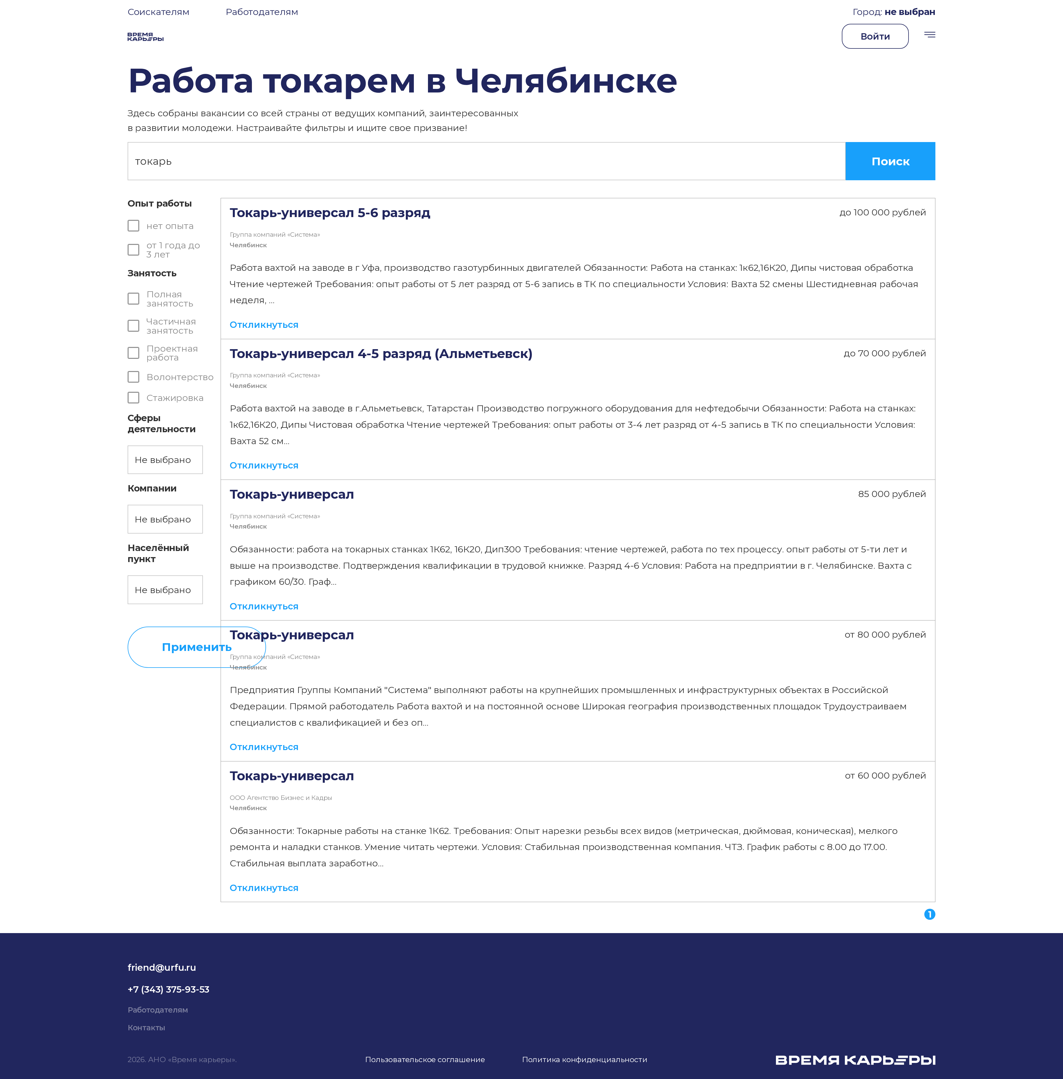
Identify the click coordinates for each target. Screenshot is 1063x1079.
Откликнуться (264, 324)
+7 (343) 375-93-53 (168, 989)
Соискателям (159, 11)
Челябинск (248, 245)
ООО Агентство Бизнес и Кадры (281, 798)
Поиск (890, 161)
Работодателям (262, 11)
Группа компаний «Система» (275, 234)
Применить (197, 647)
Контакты (146, 1027)
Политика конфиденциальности (584, 1059)
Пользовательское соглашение (425, 1059)
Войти (875, 36)
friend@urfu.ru (162, 967)
